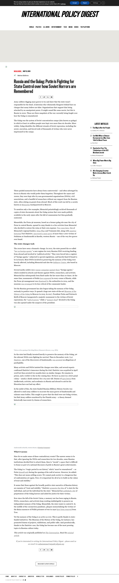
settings (63, 4)
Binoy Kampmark (97, 155)
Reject (85, 3)
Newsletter (40, 576)
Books (76, 27)
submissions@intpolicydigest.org (51, 544)
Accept (75, 3)
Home (7, 576)
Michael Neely (96, 178)
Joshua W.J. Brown (98, 130)
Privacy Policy (70, 576)
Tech (65, 27)
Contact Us (22, 576)
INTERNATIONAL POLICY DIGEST (59, 14)
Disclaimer (49, 576)
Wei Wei (94, 143)
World (31, 27)
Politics (38, 27)
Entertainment (56, 27)
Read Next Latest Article (46, 564)
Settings (95, 3)
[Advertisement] (59, 46)
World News (17, 71)
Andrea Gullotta (23, 75)
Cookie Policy (59, 576)
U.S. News (46, 27)
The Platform (85, 27)
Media (70, 27)
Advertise (31, 576)
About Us (14, 576)
